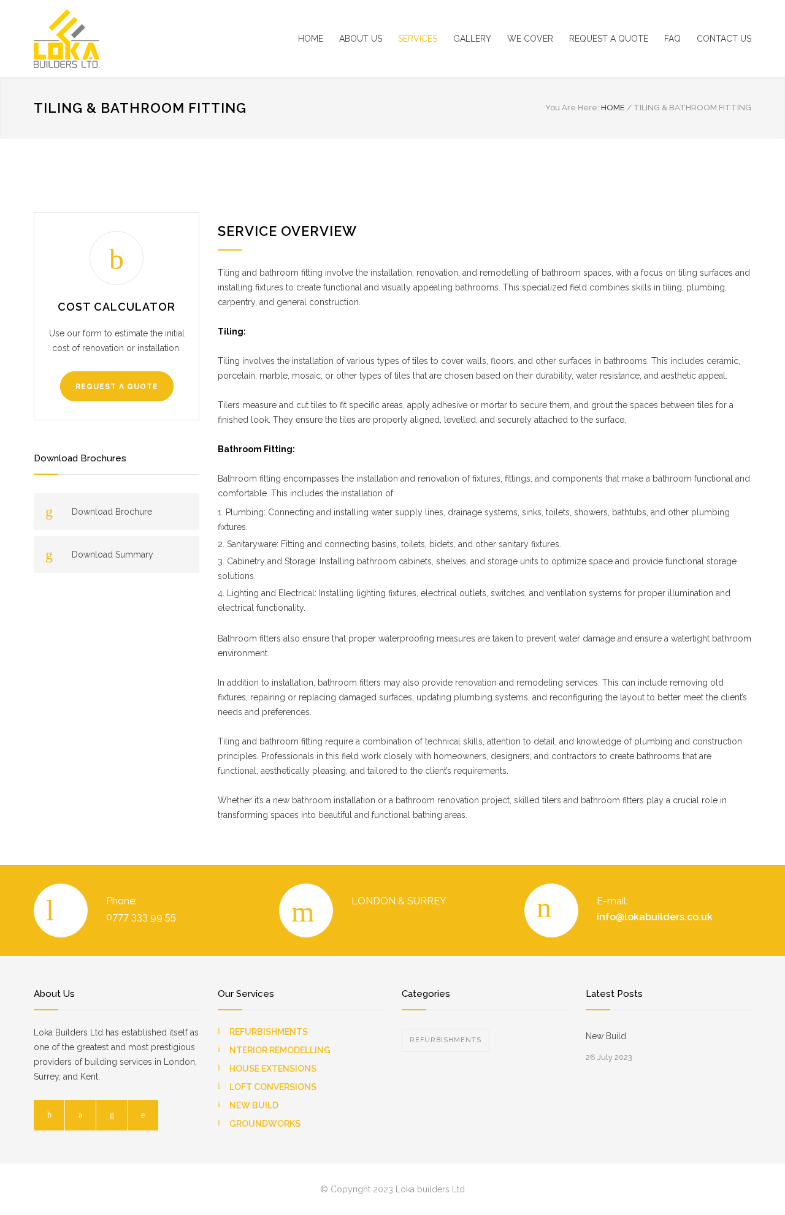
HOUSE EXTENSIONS (272, 1068)
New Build (606, 1036)
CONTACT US (724, 39)
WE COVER (530, 39)
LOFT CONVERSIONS (272, 1087)
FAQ (672, 39)
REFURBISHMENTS (268, 1032)
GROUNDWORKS (265, 1124)
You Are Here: (572, 107)
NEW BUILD (253, 1105)
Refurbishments (445, 1040)
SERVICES (417, 39)
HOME (310, 39)
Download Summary (112, 554)
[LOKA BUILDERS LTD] (147, 38)
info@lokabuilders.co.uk (655, 917)
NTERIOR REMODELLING (280, 1050)
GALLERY (472, 39)
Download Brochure (112, 512)
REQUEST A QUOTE (608, 39)
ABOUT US (360, 39)
